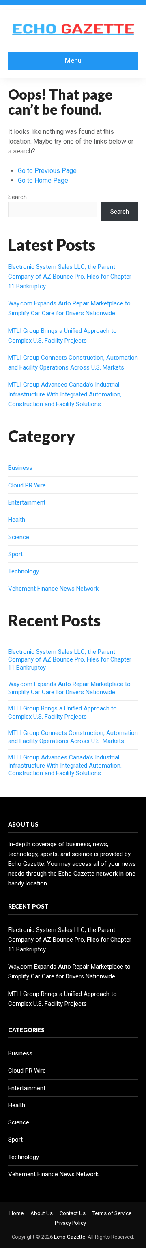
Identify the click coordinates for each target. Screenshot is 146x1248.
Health (16, 519)
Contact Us (73, 1213)
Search (17, 197)
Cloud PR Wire (27, 485)
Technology (23, 571)
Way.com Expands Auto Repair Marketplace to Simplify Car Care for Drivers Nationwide (69, 688)
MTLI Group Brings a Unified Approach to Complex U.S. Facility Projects (62, 712)
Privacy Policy (70, 1223)
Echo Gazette (69, 1237)
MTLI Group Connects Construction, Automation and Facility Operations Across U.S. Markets (73, 737)
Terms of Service (111, 1213)
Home (16, 1213)
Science (18, 537)
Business (20, 467)
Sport (15, 554)
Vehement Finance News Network (53, 588)
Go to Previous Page (47, 171)
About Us (41, 1213)
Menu (73, 60)
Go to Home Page (43, 180)
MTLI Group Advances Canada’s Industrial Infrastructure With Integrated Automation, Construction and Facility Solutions (65, 394)
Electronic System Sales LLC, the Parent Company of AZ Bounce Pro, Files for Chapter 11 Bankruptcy (69, 276)
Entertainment (26, 502)
